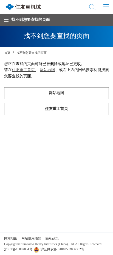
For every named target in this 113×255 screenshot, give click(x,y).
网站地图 (47, 70)
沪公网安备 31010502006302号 (62, 249)
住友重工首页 (24, 70)
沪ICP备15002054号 (18, 249)
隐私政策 (52, 238)
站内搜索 (92, 7)
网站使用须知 (31, 238)
